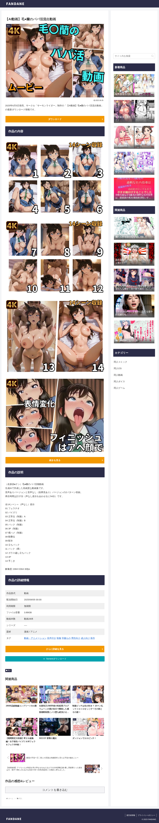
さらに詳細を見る (55, 649)
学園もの (66, 638)
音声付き (51, 638)
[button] (152, 56)
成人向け (85, 638)
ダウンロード (55, 119)
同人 (9, 670)
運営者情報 (130, 815)
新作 (92, 638)
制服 (59, 638)
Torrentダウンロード (56, 659)
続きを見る (54, 460)
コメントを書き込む (55, 789)
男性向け (75, 638)
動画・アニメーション (35, 638)
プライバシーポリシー (146, 815)
